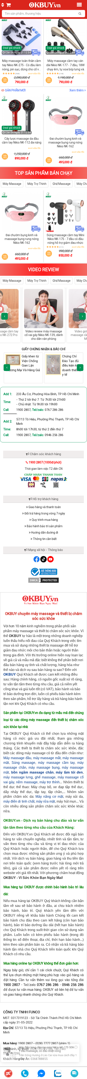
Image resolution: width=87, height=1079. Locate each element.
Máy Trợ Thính (36, 183)
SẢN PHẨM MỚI (15, 90)
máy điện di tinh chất (18, 801)
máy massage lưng (18, 777)
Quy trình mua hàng (44, 519)
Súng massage (23, 762)
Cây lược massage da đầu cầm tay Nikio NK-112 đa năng (21, 140)
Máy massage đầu (17, 758)
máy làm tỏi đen (69, 772)
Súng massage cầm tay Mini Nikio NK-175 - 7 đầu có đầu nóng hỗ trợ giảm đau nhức (65, 238)
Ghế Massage (62, 183)
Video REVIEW (43, 269)
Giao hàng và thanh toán (44, 507)
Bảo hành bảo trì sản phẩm (44, 526)
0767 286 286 (54, 410)
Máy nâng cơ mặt (49, 796)
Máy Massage (12, 183)
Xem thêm (76, 90)
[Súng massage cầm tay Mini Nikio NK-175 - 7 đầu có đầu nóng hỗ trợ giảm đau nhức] (66, 212)
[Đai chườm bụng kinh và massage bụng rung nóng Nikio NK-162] (66, 116)
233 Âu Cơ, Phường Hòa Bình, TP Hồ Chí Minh (47, 394)
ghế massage (45, 777)
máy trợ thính (49, 782)
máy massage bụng (44, 767)
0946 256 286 (54, 435)
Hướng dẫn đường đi (44, 532)
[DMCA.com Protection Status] (43, 579)
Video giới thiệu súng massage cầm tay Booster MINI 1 (43, 335)
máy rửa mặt (45, 801)
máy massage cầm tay (56, 762)
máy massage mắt (47, 758)
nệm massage (26, 782)
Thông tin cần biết (44, 539)
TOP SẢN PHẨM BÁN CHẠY (43, 173)
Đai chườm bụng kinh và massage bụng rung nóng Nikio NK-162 (65, 142)
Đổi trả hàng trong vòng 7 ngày (44, 513)
